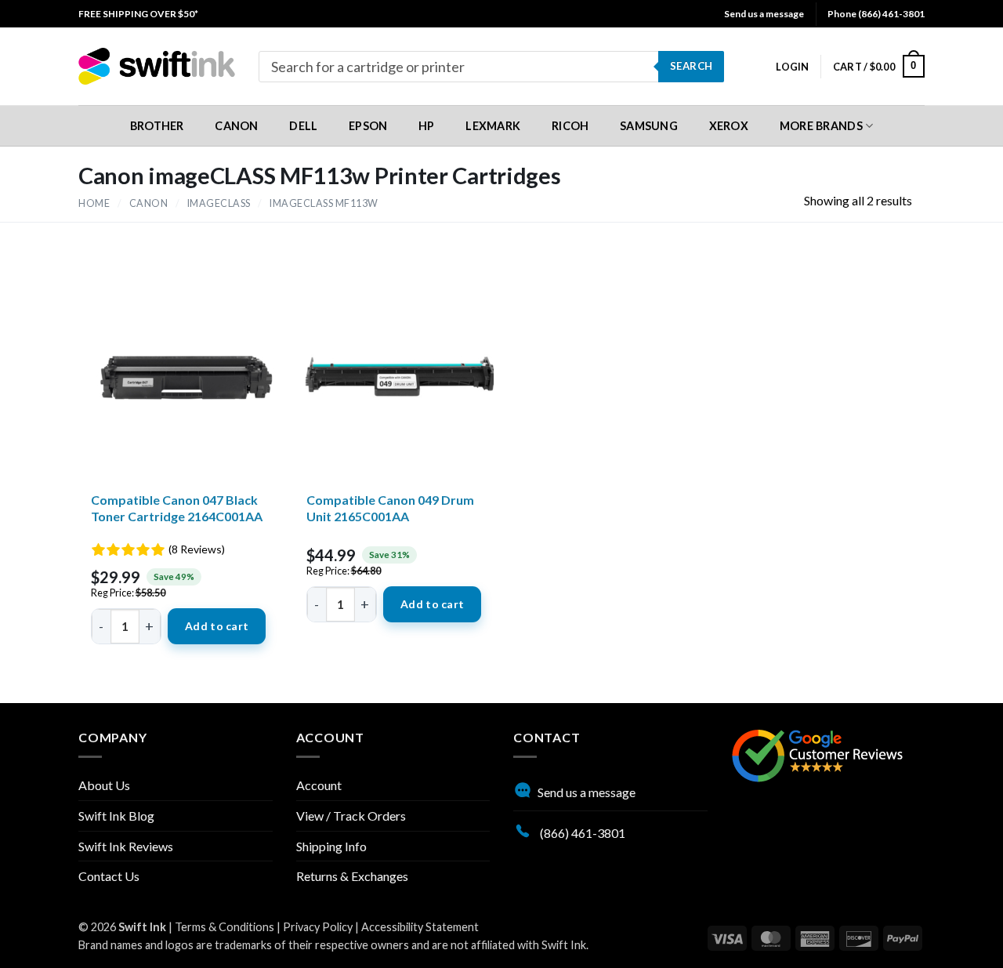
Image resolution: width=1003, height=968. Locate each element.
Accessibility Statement (420, 927)
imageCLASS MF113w (324, 203)
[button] (792, 67)
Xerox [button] (728, 125)
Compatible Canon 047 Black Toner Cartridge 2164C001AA (177, 508)
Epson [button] (368, 125)
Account (319, 785)
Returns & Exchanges (352, 875)
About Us (104, 785)
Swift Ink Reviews (125, 846)
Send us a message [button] (764, 14)
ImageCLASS (219, 203)
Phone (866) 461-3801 (876, 14)
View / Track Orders (351, 815)
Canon (148, 203)
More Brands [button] (821, 125)
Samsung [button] (649, 125)
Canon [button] (236, 125)
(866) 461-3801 (581, 832)
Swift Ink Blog (116, 815)
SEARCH (691, 66)
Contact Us (108, 875)
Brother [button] (157, 125)
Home (94, 203)
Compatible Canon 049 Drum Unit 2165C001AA (390, 508)
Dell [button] (303, 125)
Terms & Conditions (224, 927)
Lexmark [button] (492, 125)
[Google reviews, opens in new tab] (817, 753)
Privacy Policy (318, 927)
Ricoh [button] (570, 125)
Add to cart (216, 626)
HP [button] (426, 125)
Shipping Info (331, 846)
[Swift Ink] (156, 66)
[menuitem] (138, 13)
